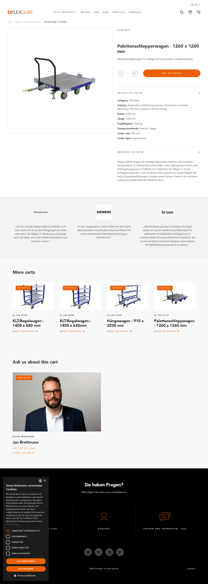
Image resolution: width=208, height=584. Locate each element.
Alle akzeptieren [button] (26, 561)
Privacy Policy (12, 524)
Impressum (191, 569)
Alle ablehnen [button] (26, 569)
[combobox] (40, 480)
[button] (181, 12)
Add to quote (172, 73)
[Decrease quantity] (121, 73)
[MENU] (197, 12)
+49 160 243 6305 (24, 448)
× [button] (44, 481)
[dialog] (26, 529)
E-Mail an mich (23, 453)
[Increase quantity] (134, 73)
